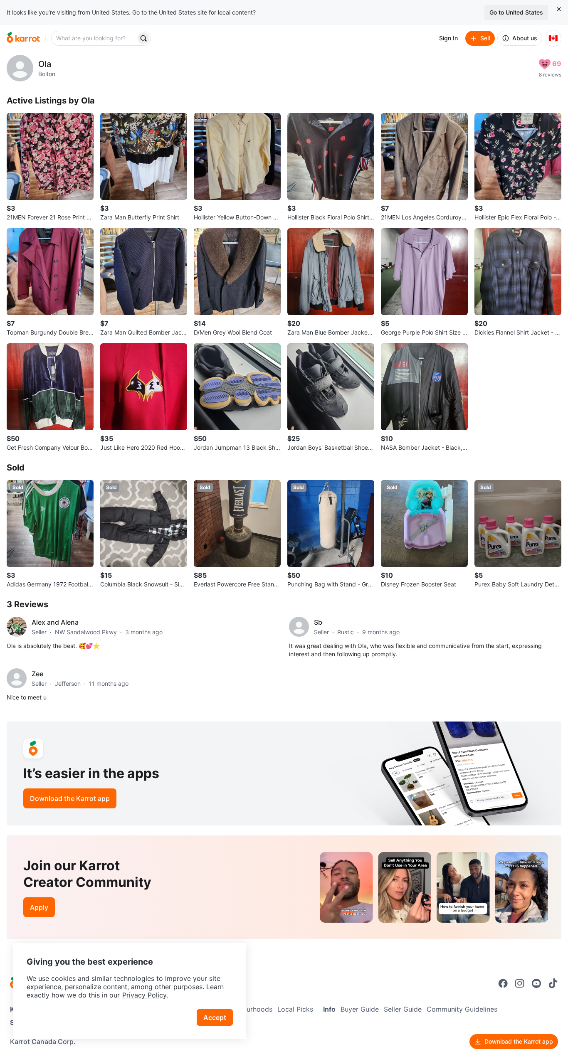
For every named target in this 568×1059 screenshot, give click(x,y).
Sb (318, 622)
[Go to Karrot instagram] (520, 983)
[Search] (143, 38)
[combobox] (94, 38)
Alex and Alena (55, 622)
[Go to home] (23, 38)
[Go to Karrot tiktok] (553, 983)
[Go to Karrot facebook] (503, 983)
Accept (214, 1017)
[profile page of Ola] (20, 68)
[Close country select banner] (559, 9)
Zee (37, 674)
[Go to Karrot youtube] (536, 983)
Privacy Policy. (145, 995)
